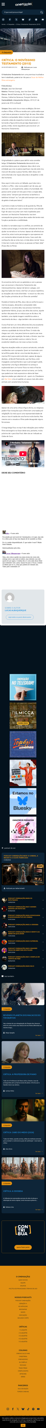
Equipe (23, 1283)
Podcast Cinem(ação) (23, 1300)
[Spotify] (36, 19)
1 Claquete (23, 1330)
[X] (16, 19)
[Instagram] (3, 19)
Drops (23, 1312)
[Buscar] (41, 12)
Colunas (23, 1350)
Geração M (23, 1303)
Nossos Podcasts (23, 1297)
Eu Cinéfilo (23, 1362)
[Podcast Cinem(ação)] (23, 773)
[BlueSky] (23, 19)
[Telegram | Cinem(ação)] (23, 687)
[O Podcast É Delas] (23, 830)
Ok (23, 1425)
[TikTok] (29, 19)
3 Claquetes (23, 1336)
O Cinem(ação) (23, 1276)
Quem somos (23, 1280)
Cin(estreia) (23, 1356)
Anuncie (23, 1286)
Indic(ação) (23, 1315)
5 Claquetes (23, 1341)
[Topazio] (23, 744)
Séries (23, 1377)
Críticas (23, 1326)
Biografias (23, 1309)
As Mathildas (23, 1306)
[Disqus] (23, 501)
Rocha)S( (23, 1365)
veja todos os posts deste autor (19, 617)
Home (3, 24)
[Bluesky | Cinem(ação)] (23, 801)
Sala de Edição (23, 1389)
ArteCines (23, 1374)
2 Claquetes (23, 1333)
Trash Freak (23, 1368)
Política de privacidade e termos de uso (23, 1289)
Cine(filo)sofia (23, 1371)
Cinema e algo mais (23, 1353)
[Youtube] (42, 19)
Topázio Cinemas (23, 1392)
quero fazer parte (23, 1247)
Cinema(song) (23, 1359)
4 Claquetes (10, 24)
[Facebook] (9, 19)
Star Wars (8, 379)
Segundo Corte (23, 1318)
